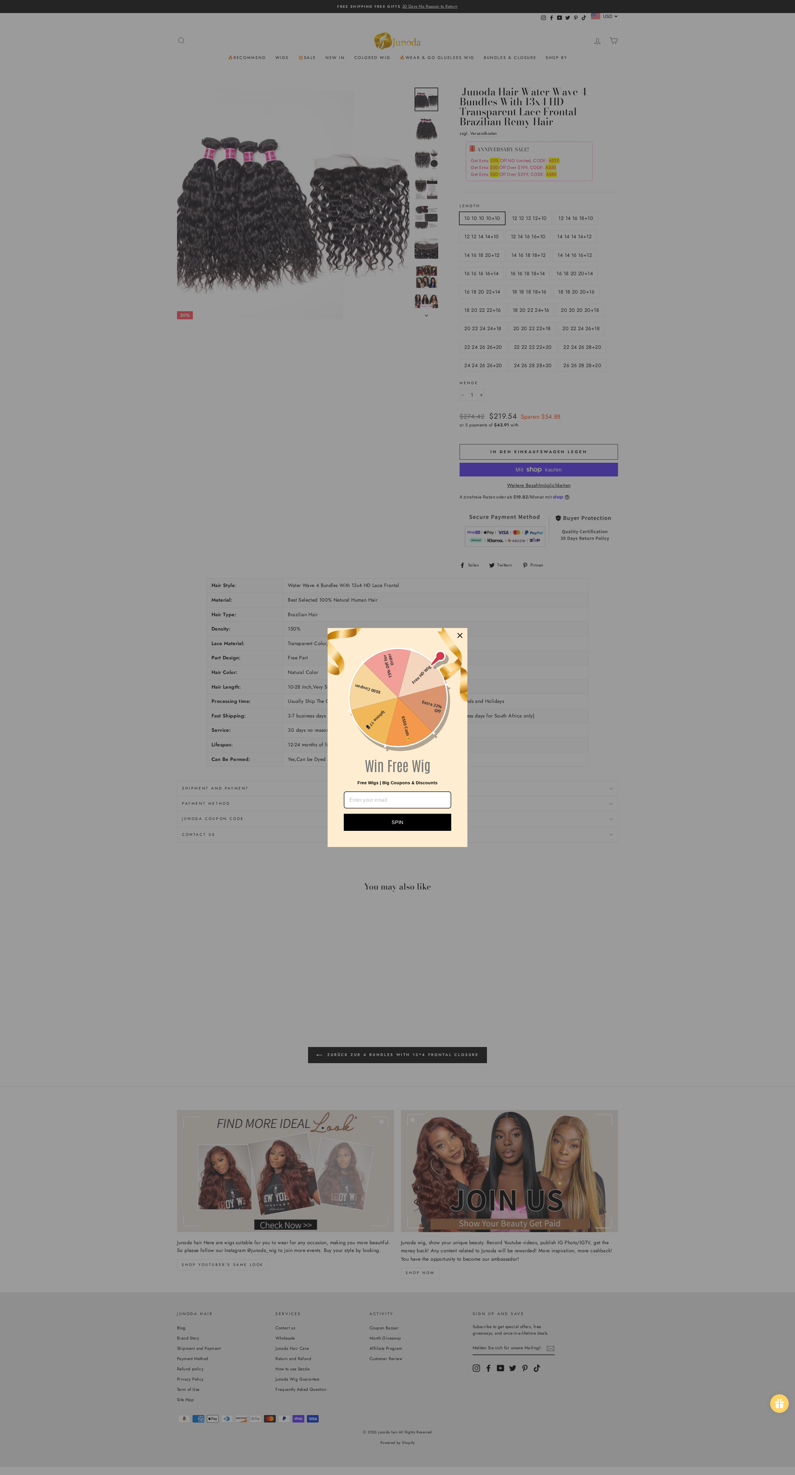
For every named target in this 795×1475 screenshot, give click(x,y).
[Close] (459, 635)
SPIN (397, 822)
